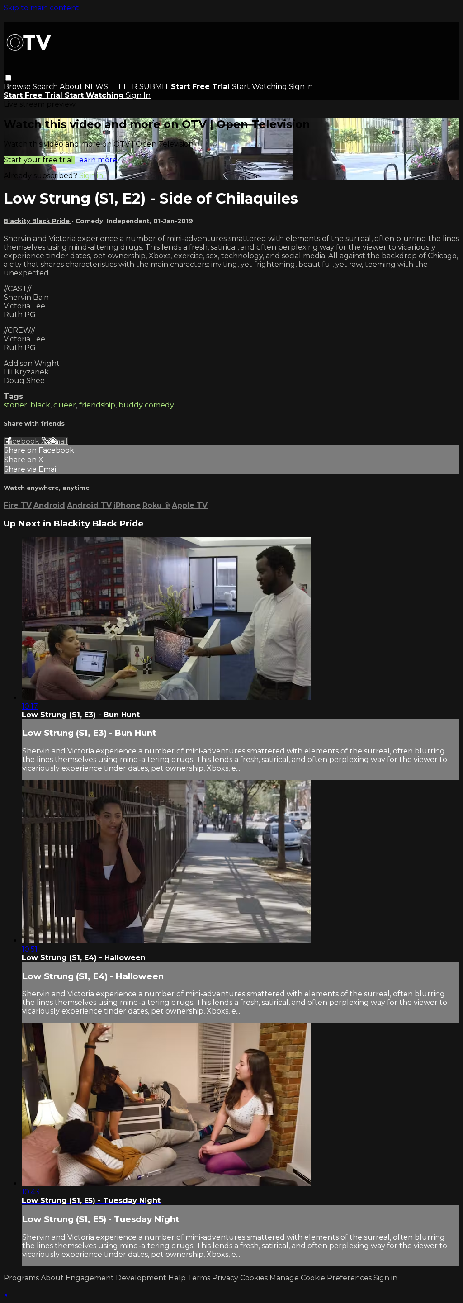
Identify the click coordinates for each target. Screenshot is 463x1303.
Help (178, 1278)
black (40, 405)
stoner (15, 405)
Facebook (22, 441)
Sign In (138, 95)
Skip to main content (41, 8)
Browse (18, 86)
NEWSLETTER (111, 86)
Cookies (254, 1278)
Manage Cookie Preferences (321, 1278)
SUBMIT (154, 86)
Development (141, 1278)
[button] (8, 78)
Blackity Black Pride (37, 220)
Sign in (301, 86)
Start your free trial (39, 160)
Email (58, 441)
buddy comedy (146, 405)
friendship (97, 405)
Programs (21, 1278)
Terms (200, 1278)
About (71, 86)
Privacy (226, 1278)
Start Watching (260, 86)
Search (46, 86)
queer (64, 405)
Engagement (90, 1278)
